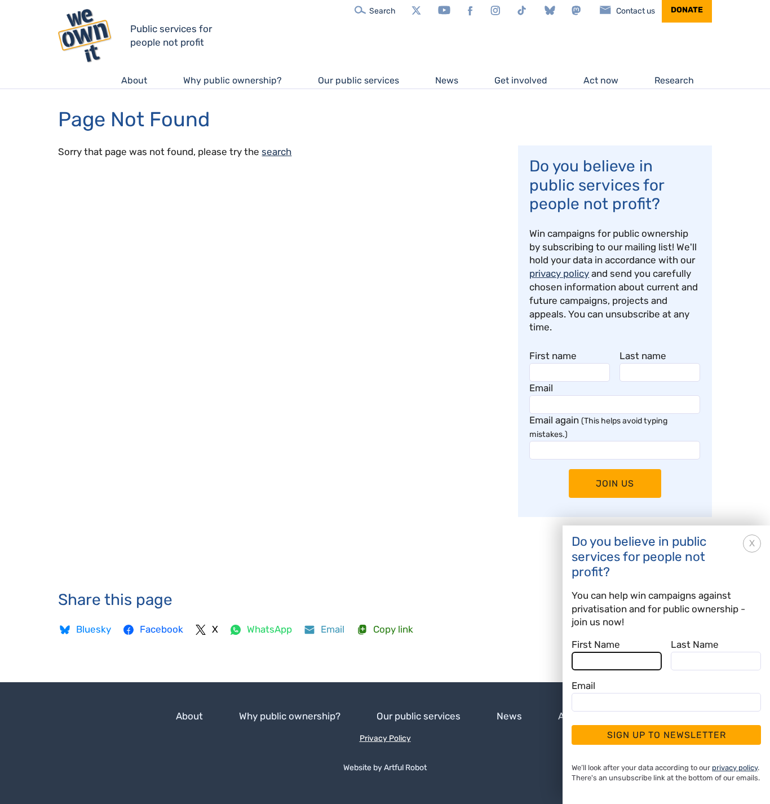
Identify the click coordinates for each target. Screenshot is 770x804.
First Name (596, 644)
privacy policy (559, 273)
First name (553, 355)
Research (674, 80)
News (446, 80)
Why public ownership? (232, 80)
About (134, 80)
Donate (687, 10)
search (276, 151)
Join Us (615, 483)
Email (541, 388)
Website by (385, 767)
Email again (598, 426)
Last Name (695, 644)
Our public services (358, 80)
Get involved (520, 80)
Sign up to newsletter (666, 735)
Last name (642, 355)
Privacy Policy (385, 738)
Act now (600, 80)
